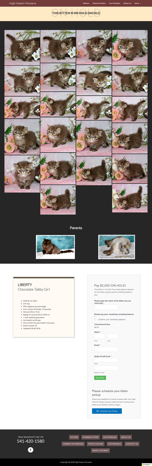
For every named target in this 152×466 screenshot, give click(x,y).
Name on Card (99, 372)
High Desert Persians (22, 3)
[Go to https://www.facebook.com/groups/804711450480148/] (30, 450)
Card (95, 363)
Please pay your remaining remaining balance (114, 315)
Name (97, 332)
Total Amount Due (102, 324)
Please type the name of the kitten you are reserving (112, 302)
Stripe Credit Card (102, 356)
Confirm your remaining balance (111, 319)
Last (108, 341)
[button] (107, 411)
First (95, 341)
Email (97, 345)
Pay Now (100, 377)
